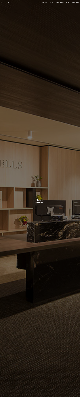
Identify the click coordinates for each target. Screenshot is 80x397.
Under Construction (63, 2)
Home (43, 2)
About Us (46, 2)
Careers (69, 2)
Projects (57, 2)
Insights (73, 2)
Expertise (52, 2)
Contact (77, 2)
